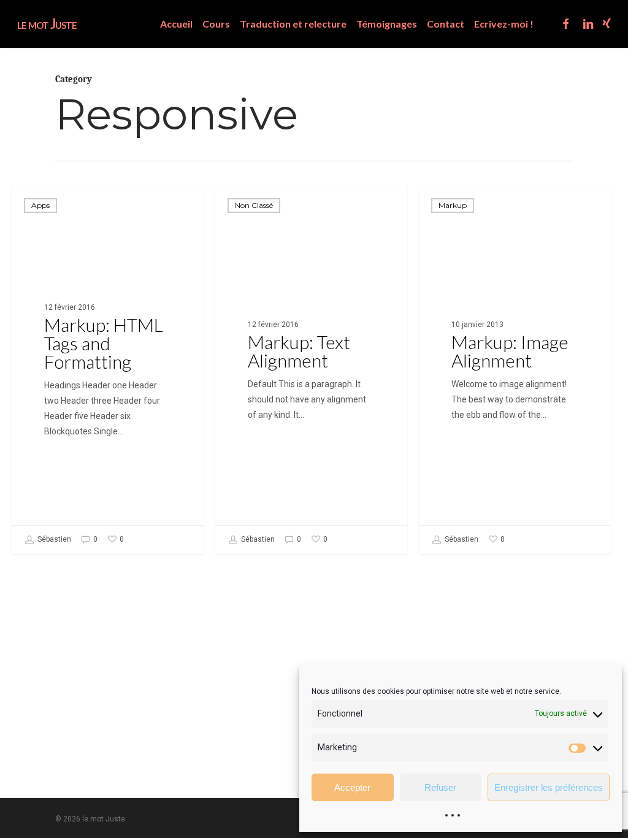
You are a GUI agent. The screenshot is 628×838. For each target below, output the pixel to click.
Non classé (254, 205)
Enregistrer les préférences (548, 787)
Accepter (352, 787)
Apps (40, 205)
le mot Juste (47, 24)
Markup (452, 205)
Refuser (440, 787)
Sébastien (53, 539)
